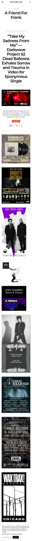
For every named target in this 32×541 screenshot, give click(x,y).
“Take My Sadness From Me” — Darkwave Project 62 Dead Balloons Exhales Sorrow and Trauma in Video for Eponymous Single (16, 58)
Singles (24, 30)
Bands (7, 30)
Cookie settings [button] (6, 537)
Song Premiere (12, 32)
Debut (11, 30)
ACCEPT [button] (16, 537)
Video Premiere (21, 32)
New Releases (17, 30)
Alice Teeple (21, 85)
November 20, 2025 (12, 85)
